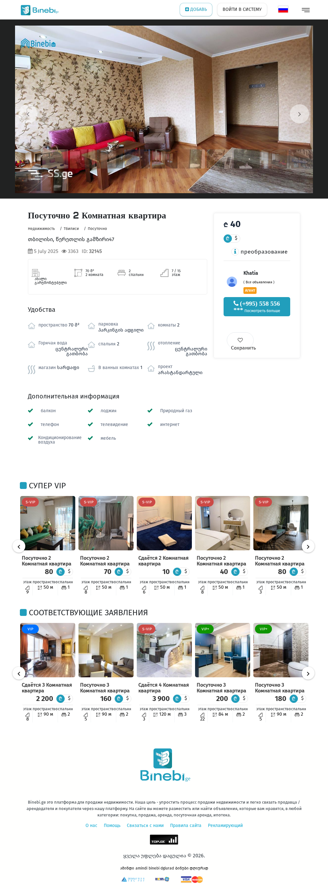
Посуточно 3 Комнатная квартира (105, 688)
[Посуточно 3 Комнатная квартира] (106, 650)
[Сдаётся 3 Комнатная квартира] (47, 650)
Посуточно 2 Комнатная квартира (46, 561)
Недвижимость (41, 228)
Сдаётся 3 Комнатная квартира (47, 688)
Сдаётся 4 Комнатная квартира (163, 688)
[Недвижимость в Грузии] (38, 9)
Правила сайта (185, 825)
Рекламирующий (225, 825)
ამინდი (127, 868)
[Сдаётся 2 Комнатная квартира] (164, 523)
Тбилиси (71, 228)
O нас (91, 825)
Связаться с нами (145, 825)
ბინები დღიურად (191, 868)
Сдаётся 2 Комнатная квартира (163, 561)
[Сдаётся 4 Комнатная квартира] (164, 650)
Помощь (112, 825)
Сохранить (242, 346)
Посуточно (97, 228)
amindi (141, 868)
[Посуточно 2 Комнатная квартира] (47, 523)
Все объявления (259, 282)
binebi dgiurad (161, 868)
